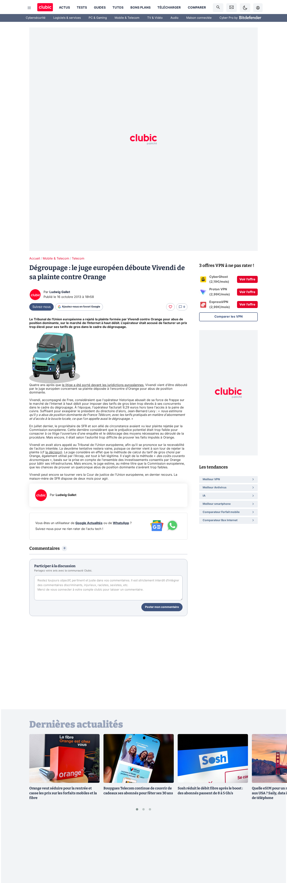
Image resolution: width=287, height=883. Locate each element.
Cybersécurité (35, 17)
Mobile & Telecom (127, 17)
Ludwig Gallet (59, 292)
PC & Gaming (98, 17)
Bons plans (140, 7)
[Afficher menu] (29, 8)
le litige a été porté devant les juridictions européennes (103, 385)
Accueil (34, 258)
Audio (174, 17)
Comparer (197, 7)
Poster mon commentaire (162, 607)
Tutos (117, 7)
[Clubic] (45, 7)
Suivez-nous (41, 306)
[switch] (245, 7)
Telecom (78, 258)
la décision (53, 452)
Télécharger (169, 7)
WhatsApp (121, 523)
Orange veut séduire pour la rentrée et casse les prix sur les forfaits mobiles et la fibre (63, 793)
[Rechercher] (218, 8)
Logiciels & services (67, 17)
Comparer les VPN (228, 316)
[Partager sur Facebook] (277, 849)
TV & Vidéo (155, 17)
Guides (100, 7)
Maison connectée (199, 17)
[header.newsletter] (231, 8)
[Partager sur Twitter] (277, 862)
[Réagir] (170, 306)
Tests (82, 7)
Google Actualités (88, 523)
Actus (64, 7)
